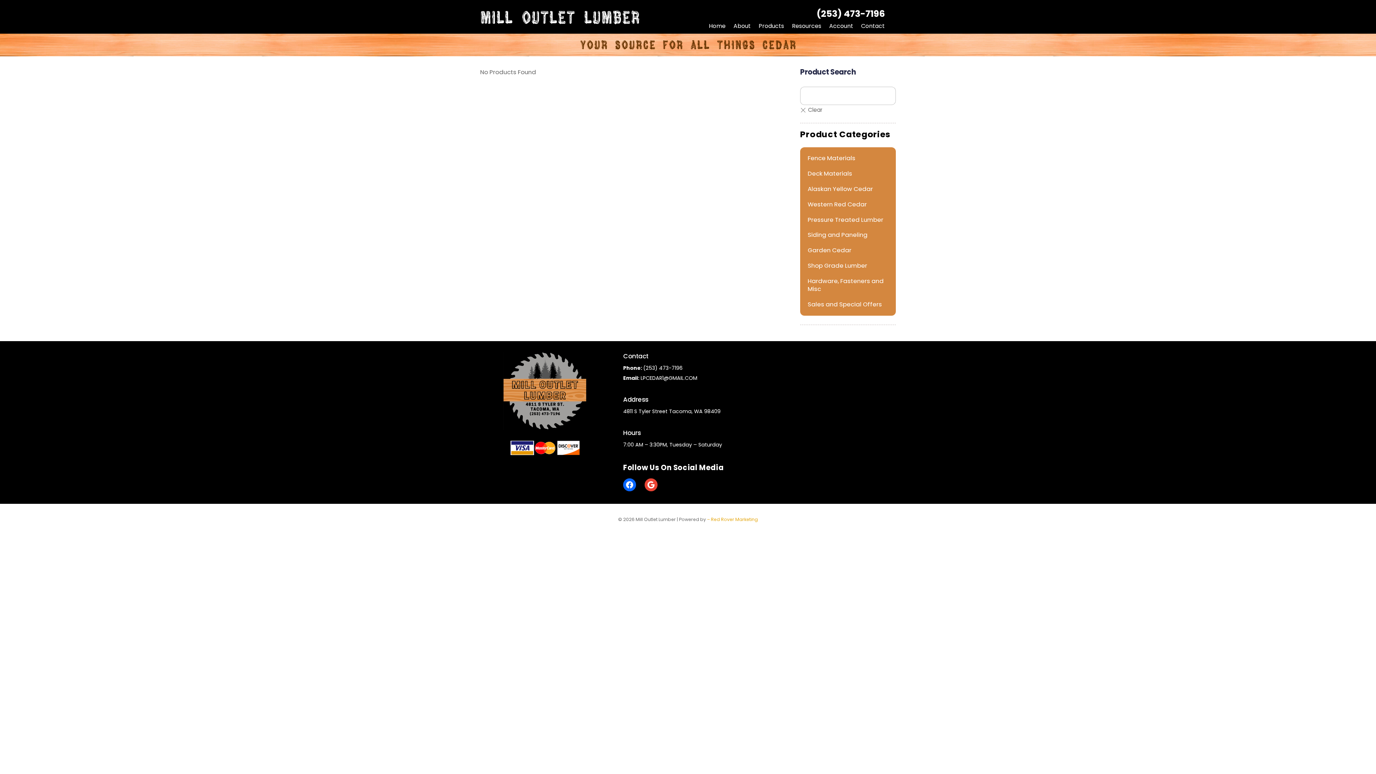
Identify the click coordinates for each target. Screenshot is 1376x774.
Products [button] (771, 26)
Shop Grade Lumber (837, 265)
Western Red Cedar (837, 204)
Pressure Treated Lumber (845, 219)
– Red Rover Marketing (732, 519)
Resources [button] (806, 26)
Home (717, 26)
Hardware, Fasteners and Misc (846, 285)
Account (841, 26)
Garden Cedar (829, 250)
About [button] (742, 26)
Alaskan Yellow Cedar (840, 189)
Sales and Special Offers (845, 304)
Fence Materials (831, 158)
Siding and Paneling (838, 234)
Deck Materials (830, 173)
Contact (873, 26)
